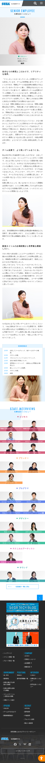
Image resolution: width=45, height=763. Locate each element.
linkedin (29, 744)
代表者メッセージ (30, 659)
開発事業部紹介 (8, 715)
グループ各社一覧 (9, 661)
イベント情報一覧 (9, 657)
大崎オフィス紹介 (9, 700)
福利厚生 (6, 678)
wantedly (25, 744)
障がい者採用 (28, 723)
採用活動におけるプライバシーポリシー (23, 732)
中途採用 (27, 715)
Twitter (20, 744)
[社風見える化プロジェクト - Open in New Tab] (22, 616)
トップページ (7, 653)
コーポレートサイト (22, 751)
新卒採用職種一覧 (22, 678)
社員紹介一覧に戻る (22, 586)
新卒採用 (27, 712)
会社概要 (27, 663)
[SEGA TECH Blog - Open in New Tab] (22, 604)
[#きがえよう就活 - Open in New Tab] (22, 633)
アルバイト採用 (29, 719)
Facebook (15, 744)
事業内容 (27, 667)
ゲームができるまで (9, 712)
